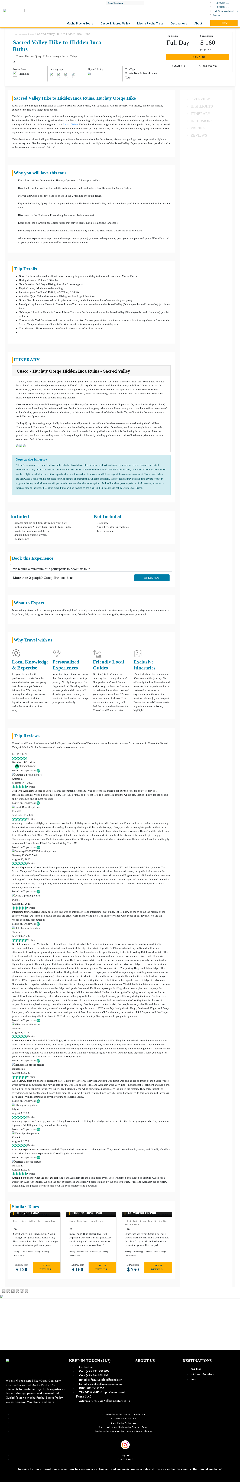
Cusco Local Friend (20, 34)
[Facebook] (104, 1444)
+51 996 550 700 (207, 66)
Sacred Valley (70, 124)
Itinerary (200, 114)
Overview (200, 99)
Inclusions (202, 121)
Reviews (199, 135)
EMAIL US (178, 66)
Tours (32, 34)
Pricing (198, 128)
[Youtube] (114, 1444)
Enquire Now (151, 577)
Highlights (202, 106)
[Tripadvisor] (135, 1444)
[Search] (141, 3)
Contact (224, 22)
